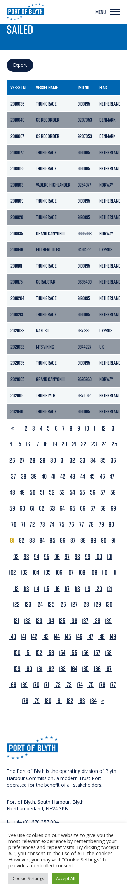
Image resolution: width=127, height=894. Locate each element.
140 (12, 636)
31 (63, 460)
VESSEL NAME (47, 87)
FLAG (103, 87)
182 (70, 701)
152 (39, 653)
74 (52, 524)
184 (93, 701)
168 (12, 685)
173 (68, 685)
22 (83, 444)
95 (46, 556)
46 (102, 476)
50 (32, 492)
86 (62, 540)
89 (93, 540)
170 (36, 685)
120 (98, 589)
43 (72, 476)
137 (85, 621)
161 (39, 669)
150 (17, 653)
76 (71, 524)
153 (50, 653)
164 (74, 669)
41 (53, 476)
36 (113, 460)
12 (104, 428)
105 (47, 572)
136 (73, 621)
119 (87, 589)
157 (97, 653)
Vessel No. (19, 87)
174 (80, 685)
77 (81, 524)
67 (93, 508)
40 (44, 476)
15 (19, 444)
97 (67, 556)
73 (42, 524)
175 (90, 685)
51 (42, 492)
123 (28, 604)
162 (50, 669)
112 (16, 589)
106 (59, 572)
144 (57, 636)
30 (53, 460)
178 (25, 701)
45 (92, 476)
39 (34, 476)
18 (46, 444)
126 (62, 604)
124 (39, 604)
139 (108, 621)
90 (103, 540)
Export (20, 65)
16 (28, 444)
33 (82, 460)
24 (104, 444)
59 (12, 508)
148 (101, 636)
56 (93, 492)
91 (113, 540)
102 (12, 572)
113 (26, 589)
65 (72, 508)
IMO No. (84, 87)
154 (62, 653)
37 (13, 476)
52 (52, 492)
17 (37, 444)
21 (74, 444)
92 (16, 556)
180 (48, 701)
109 (93, 572)
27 (22, 460)
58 (113, 492)
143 (45, 636)
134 (50, 621)
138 (96, 621)
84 (42, 540)
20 (64, 444)
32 (72, 460)
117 (67, 589)
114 (36, 589)
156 (85, 653)
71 (23, 524)
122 (16, 604)
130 (109, 604)
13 (112, 428)
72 (32, 524)
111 (114, 572)
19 (55, 444)
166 (97, 669)
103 (24, 572)
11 (95, 428)
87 (73, 540)
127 (74, 604)
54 (72, 492)
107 (70, 572)
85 (52, 540)
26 (12, 460)
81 (12, 540)
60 (22, 508)
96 (57, 556)
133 (39, 621)
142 (34, 636)
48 (12, 492)
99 (87, 556)
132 (27, 621)
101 (109, 556)
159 (17, 669)
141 (23, 636)
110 (104, 572)
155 (73, 653)
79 (101, 524)
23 (94, 444)
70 (13, 524)
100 (98, 556)
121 (109, 589)
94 (36, 556)
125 (51, 604)
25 (114, 444)
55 (82, 492)
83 (32, 540)
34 (93, 460)
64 (62, 508)
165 (85, 669)
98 (77, 556)
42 (62, 476)
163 (62, 669)
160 (28, 669)
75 (61, 524)
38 (23, 476)
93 (26, 556)
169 (24, 685)
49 (22, 492)
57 (102, 492)
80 (111, 524)
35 (103, 460)
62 (41, 508)
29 (42, 460)
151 (28, 653)
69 (113, 508)
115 (46, 589)
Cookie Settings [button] (28, 878)
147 (90, 636)
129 (97, 604)
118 (77, 589)
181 (59, 701)
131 (16, 621)
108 (82, 572)
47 (112, 476)
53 (62, 492)
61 (32, 508)
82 (21, 540)
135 (62, 621)
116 (57, 589)
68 (103, 508)
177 (113, 685)
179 (36, 701)
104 (36, 572)
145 (68, 636)
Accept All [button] (65, 878)
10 (87, 428)
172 (57, 685)
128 (85, 604)
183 (81, 701)
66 (82, 508)
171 (46, 685)
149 (113, 636)
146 (79, 636)
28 (32, 460)
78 (91, 524)
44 (82, 476)
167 (108, 669)
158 (108, 653)
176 (102, 685)
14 (10, 444)
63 (52, 508)
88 (83, 540)
